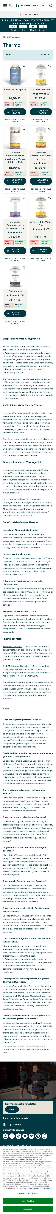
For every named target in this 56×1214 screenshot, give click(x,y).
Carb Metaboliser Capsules (16, 666)
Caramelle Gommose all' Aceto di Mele (41, 155)
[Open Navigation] (5, 5)
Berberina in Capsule (15, 89)
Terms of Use (46, 1188)
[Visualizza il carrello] (50, 5)
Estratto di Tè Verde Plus (41, 223)
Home (6, 37)
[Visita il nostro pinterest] (38, 1136)
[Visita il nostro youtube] (25, 1136)
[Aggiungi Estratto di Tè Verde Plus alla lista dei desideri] (49, 198)
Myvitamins (15, 37)
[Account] (43, 5)
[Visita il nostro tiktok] (18, 1136)
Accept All (28, 1209)
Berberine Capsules (12, 646)
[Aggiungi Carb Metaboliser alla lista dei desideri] (49, 66)
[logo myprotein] (27, 5)
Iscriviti (12, 1109)
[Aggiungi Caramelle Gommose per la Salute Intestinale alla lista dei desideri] (24, 198)
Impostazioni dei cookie (15, 1118)
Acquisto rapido (17, 112)
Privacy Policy (32, 1188)
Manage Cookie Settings (28, 1193)
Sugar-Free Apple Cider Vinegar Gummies (23, 682)
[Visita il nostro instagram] (5, 1136)
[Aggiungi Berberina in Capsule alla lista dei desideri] (24, 66)
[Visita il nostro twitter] (31, 1136)
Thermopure (15, 291)
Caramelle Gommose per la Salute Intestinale (15, 225)
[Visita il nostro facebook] (12, 1136)
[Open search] (11, 5)
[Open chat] (44, 1136)
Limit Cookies (28, 1201)
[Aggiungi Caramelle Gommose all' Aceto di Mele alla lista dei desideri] (49, 128)
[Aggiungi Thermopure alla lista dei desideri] (24, 267)
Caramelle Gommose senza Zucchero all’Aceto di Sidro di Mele (15, 157)
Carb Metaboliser (41, 89)
